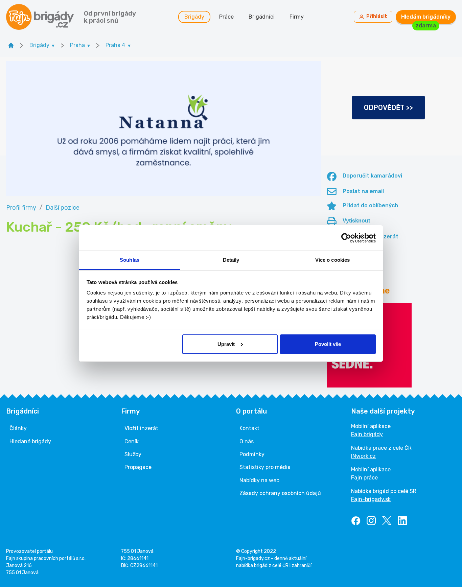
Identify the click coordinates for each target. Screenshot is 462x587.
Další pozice (62, 207)
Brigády (194, 17)
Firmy (297, 17)
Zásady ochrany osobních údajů (280, 493)
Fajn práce (364, 477)
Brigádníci (262, 17)
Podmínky (251, 454)
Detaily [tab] (231, 260)
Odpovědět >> (388, 107)
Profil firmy (21, 207)
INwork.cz (363, 456)
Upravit (226, 344)
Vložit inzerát (141, 428)
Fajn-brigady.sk (371, 499)
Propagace (138, 467)
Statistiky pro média (265, 467)
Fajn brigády (367, 434)
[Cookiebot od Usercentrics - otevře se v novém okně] (346, 238)
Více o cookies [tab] (332, 260)
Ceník (131, 441)
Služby (132, 454)
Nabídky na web (259, 480)
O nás (246, 441)
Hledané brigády (30, 441)
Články (18, 428)
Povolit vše (328, 344)
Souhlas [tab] (129, 260)
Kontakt (249, 428)
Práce (226, 17)
